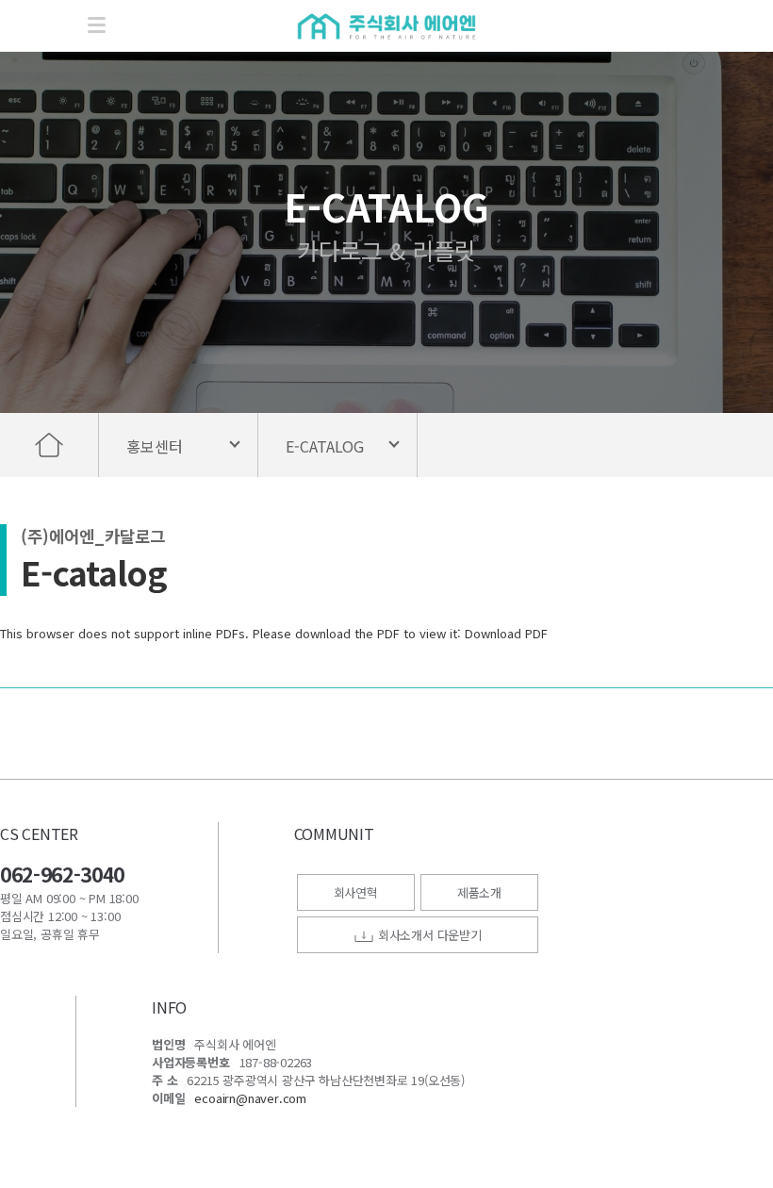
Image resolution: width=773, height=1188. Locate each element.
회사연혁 (356, 892)
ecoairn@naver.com (250, 1098)
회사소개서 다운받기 (428, 935)
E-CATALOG (325, 446)
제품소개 (479, 892)
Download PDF (506, 633)
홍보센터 (154, 446)
